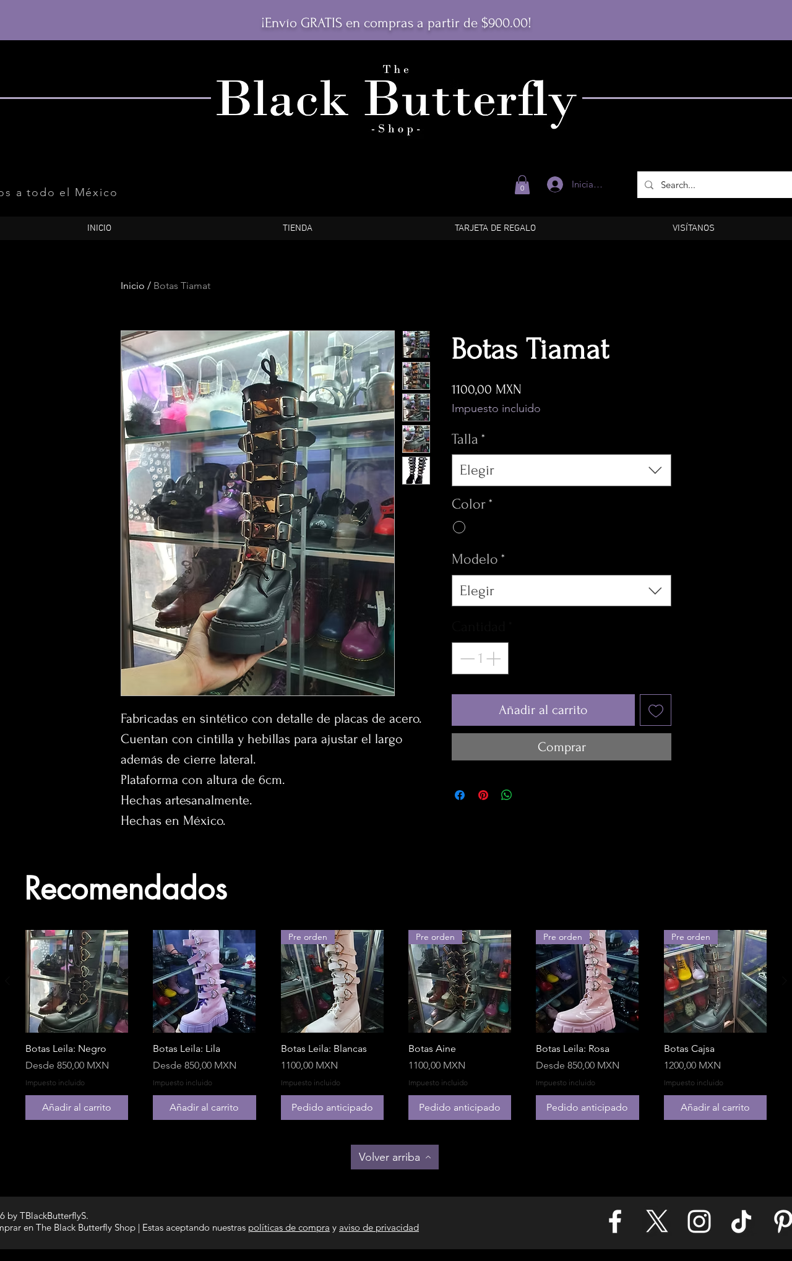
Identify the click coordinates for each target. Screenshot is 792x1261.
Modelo (479, 559)
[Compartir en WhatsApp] (506, 795)
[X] (657, 1221)
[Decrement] (466, 658)
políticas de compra (289, 1227)
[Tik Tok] (741, 1221)
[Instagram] (699, 1221)
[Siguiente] (784, 980)
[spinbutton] (480, 658)
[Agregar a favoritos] (655, 710)
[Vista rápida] (76, 981)
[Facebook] (615, 1221)
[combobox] (561, 470)
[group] (396, 1025)
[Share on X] (530, 795)
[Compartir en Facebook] (459, 795)
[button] (522, 184)
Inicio (133, 285)
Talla (469, 439)
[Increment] (494, 658)
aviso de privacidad (379, 1227)
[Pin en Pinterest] (483, 795)
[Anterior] (7, 980)
